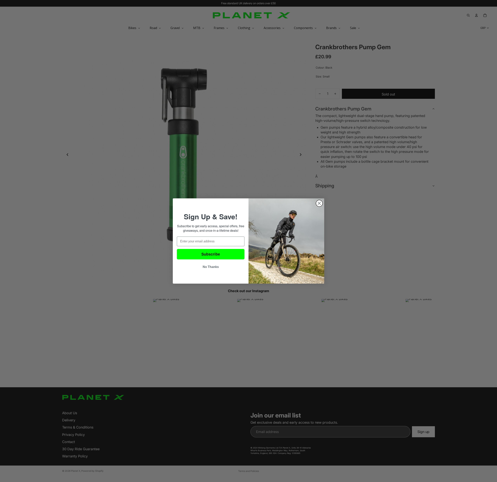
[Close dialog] (319, 203)
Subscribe (210, 254)
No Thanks (211, 267)
